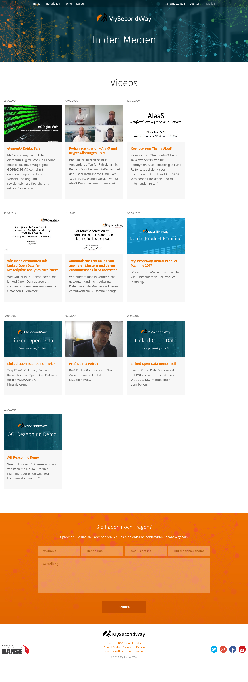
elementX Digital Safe (24, 148)
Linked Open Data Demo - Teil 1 (155, 363)
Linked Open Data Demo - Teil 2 (31, 363)
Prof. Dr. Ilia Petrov (83, 363)
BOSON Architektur (129, 643)
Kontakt (80, 3)
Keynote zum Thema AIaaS (151, 148)
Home (36, 3)
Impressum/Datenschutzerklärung (124, 651)
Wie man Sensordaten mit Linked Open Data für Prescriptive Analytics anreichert (32, 265)
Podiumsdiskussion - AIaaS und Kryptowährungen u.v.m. (93, 150)
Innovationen (52, 3)
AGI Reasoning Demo (23, 457)
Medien (68, 3)
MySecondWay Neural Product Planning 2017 (154, 263)
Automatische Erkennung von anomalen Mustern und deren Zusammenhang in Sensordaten (93, 265)
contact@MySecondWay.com (167, 537)
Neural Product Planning (118, 647)
